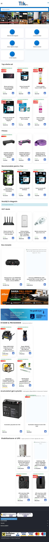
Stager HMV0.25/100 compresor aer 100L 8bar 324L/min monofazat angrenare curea (8, 349)
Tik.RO (3, 523)
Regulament (4, 526)
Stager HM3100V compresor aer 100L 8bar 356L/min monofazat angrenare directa (25, 349)
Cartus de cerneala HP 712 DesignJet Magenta (8, 119)
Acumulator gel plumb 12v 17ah (12, 424)
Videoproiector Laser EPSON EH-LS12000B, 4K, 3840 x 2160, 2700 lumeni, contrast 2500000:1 (12, 279)
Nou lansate (6, 245)
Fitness (4, 131)
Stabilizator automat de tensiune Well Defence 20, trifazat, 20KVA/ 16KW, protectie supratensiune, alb (24, 464)
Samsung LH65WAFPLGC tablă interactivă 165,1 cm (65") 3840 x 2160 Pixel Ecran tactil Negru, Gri (36, 279)
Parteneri (4, 521)
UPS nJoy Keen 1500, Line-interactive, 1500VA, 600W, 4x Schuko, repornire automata (24, 496)
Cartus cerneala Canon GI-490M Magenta (40, 119)
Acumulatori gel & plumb (24, 391)
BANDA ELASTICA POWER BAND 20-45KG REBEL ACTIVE (40, 154)
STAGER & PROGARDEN (17, 323)
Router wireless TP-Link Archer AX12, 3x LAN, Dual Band (8, 233)
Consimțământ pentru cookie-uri (9, 518)
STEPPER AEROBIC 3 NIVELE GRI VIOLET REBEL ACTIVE (24, 154)
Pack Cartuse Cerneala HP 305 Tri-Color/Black (9, 190)
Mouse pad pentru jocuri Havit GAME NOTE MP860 (8, 88)
